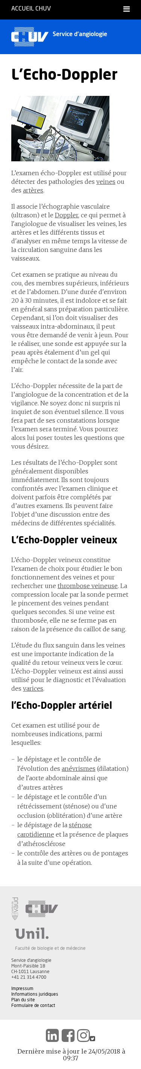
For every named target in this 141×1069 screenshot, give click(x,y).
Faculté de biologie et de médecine (50, 948)
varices (33, 688)
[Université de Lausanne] (50, 933)
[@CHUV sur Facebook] (68, 1035)
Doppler (66, 215)
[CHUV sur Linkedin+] (52, 1035)
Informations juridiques (34, 994)
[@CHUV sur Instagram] (83, 1035)
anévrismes (79, 768)
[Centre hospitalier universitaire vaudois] (42, 909)
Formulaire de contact (33, 1005)
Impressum (22, 988)
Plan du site (23, 1000)
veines (105, 181)
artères (33, 190)
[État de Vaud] (14, 909)
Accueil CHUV (31, 9)
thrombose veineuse (88, 586)
